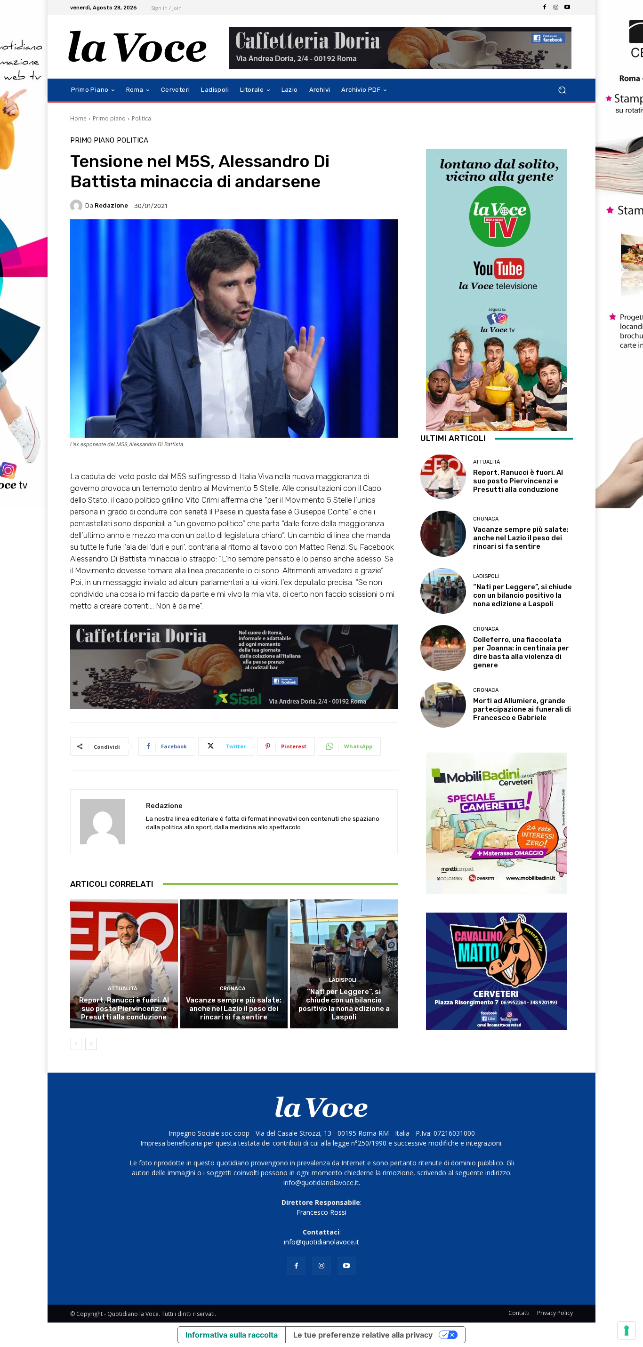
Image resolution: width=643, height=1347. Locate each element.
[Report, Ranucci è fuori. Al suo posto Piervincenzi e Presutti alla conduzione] (124, 963)
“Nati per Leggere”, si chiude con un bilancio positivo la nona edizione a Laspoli (344, 1004)
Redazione (111, 205)
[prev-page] (76, 1044)
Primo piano (109, 118)
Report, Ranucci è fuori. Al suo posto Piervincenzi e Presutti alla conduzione (124, 1008)
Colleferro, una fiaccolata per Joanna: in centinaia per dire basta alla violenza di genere (521, 652)
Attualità (122, 988)
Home (78, 118)
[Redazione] (77, 206)
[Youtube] (567, 7)
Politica (141, 118)
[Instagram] (556, 7)
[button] (562, 90)
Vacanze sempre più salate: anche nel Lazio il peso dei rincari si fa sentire (233, 1008)
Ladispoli (342, 980)
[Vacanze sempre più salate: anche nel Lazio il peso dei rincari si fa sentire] (234, 963)
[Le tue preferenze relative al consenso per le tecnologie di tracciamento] (626, 1330)
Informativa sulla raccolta (231, 1334)
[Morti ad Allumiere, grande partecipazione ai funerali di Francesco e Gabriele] (443, 705)
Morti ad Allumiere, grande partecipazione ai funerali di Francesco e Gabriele (522, 709)
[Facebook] (544, 7)
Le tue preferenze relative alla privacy (363, 1334)
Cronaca (233, 988)
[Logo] (137, 47)
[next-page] (91, 1044)
